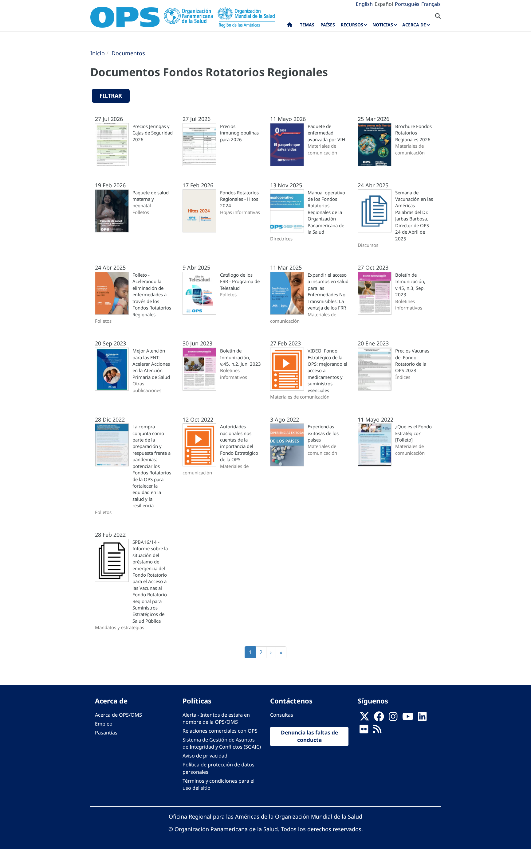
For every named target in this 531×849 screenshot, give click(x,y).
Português (407, 4)
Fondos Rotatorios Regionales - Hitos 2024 (239, 199)
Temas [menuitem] (307, 25)
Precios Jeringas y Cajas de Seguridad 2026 (152, 132)
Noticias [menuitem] (382, 25)
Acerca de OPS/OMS (118, 714)
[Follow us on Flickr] (364, 730)
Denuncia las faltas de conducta (309, 736)
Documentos (128, 53)
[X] (364, 718)
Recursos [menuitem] (352, 25)
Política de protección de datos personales (218, 768)
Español (384, 4)
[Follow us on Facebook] (379, 718)
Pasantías (106, 732)
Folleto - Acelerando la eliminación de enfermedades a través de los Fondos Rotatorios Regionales (151, 294)
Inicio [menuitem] (289, 26)
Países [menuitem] (328, 25)
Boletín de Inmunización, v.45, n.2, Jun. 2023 (240, 357)
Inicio (97, 53)
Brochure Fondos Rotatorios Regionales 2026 (413, 132)
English (364, 4)
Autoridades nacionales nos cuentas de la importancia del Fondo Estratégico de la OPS (239, 442)
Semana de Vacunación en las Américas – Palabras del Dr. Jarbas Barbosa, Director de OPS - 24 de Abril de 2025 (414, 215)
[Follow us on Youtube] (407, 718)
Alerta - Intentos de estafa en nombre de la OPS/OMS (216, 718)
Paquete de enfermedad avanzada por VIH (326, 132)
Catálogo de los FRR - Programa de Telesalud (240, 281)
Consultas (281, 714)
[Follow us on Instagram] (393, 718)
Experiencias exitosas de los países (323, 433)
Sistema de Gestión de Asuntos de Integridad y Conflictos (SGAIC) (222, 743)
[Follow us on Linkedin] (422, 718)
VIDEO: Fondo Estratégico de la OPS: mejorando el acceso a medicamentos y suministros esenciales (327, 370)
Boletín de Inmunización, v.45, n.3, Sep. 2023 (410, 285)
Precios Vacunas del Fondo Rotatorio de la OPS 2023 (412, 360)
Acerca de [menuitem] (414, 25)
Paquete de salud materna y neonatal (150, 199)
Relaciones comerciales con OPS (220, 730)
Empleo (103, 723)
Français (431, 4)
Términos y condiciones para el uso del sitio (218, 784)
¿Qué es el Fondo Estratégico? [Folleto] (413, 433)
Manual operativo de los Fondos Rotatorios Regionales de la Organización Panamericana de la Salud (326, 212)
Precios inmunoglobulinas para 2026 (239, 132)
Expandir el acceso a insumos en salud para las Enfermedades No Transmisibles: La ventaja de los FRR (328, 291)
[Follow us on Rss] (377, 730)
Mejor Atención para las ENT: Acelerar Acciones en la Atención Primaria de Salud (151, 364)
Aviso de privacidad (205, 755)
